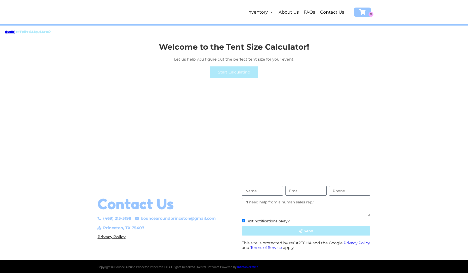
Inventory (257, 12)
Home (10, 33)
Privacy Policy (112, 237)
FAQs (309, 12)
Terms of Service (266, 247)
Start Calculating (234, 72)
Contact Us (332, 12)
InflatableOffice (247, 267)
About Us (289, 12)
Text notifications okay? (268, 221)
